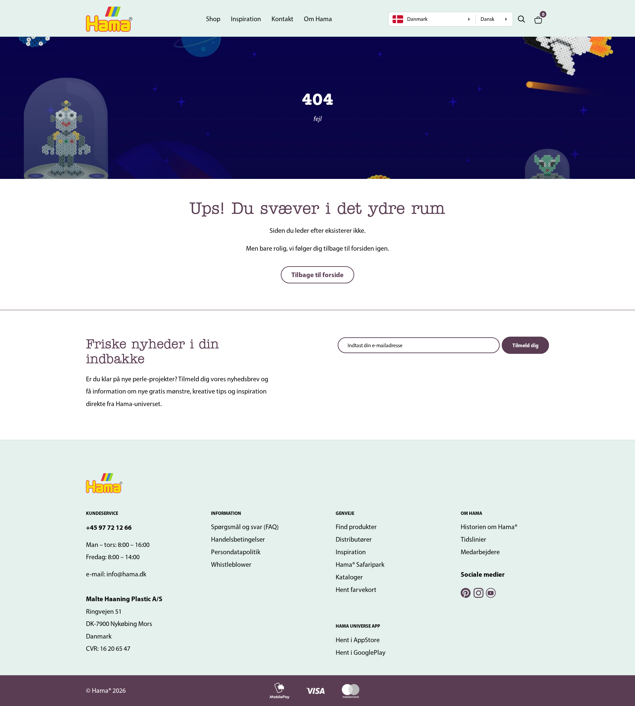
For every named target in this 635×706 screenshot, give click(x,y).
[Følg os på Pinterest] (465, 592)
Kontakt (282, 19)
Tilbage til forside (317, 274)
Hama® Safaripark (360, 564)
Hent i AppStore (358, 640)
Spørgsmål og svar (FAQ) (245, 527)
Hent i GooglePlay (360, 652)
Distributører (354, 539)
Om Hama (318, 19)
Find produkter (356, 527)
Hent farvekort (356, 590)
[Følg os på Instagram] (478, 592)
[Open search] (521, 19)
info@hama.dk (126, 574)
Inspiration (246, 19)
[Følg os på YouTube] (490, 592)
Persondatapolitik (235, 552)
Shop (213, 19)
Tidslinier (473, 539)
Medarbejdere (480, 552)
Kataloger (349, 577)
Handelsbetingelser (238, 539)
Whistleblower (231, 564)
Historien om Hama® (489, 527)
